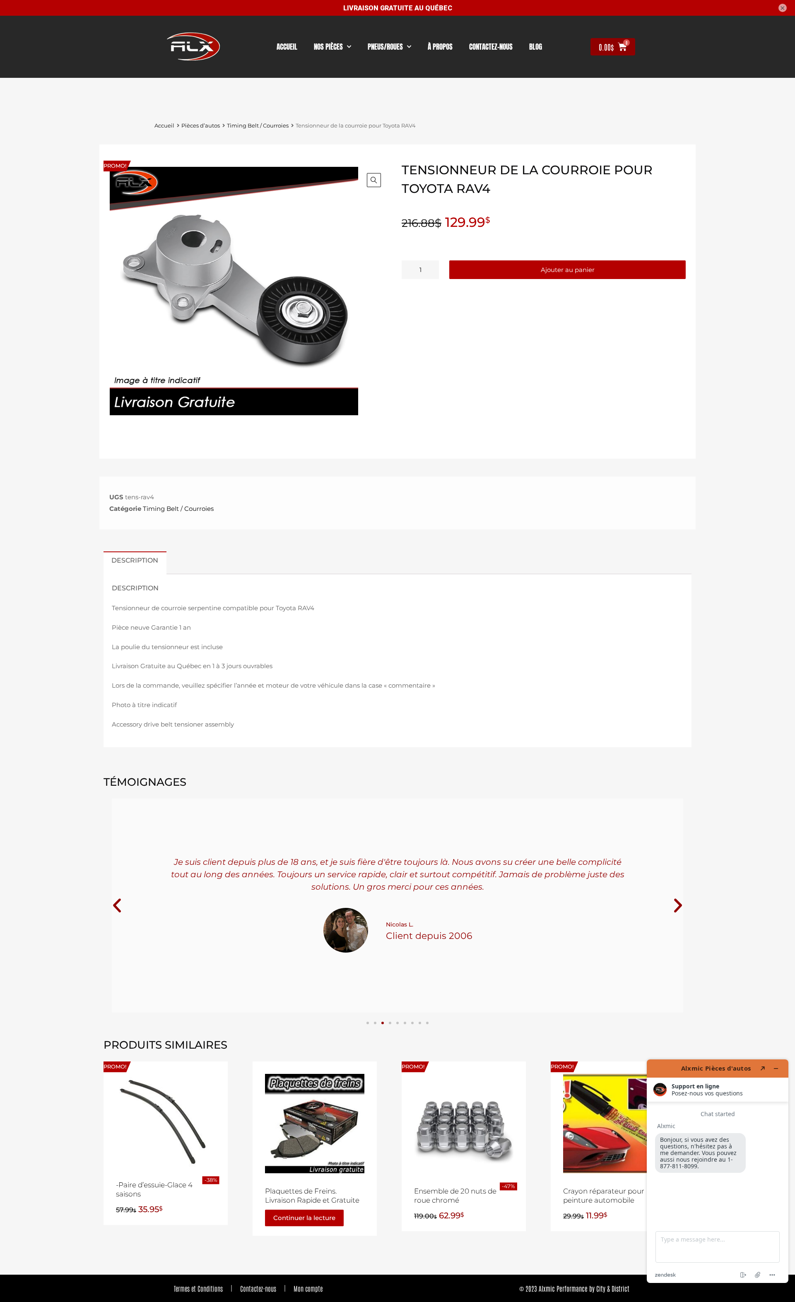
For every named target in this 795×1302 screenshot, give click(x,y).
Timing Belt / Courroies (258, 126)
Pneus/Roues (385, 46)
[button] (374, 180)
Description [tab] (134, 560)
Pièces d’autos (200, 126)
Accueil (287, 46)
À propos (440, 46)
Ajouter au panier (568, 270)
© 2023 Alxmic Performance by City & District (574, 1288)
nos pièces (328, 46)
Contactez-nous (258, 1288)
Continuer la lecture (304, 1218)
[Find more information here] (717, 1171)
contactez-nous (491, 46)
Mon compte (308, 1288)
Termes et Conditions (198, 1288)
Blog (535, 46)
